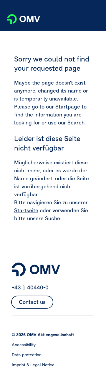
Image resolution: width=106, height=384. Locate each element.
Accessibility (24, 344)
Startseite (26, 210)
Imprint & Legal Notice (33, 364)
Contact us (32, 302)
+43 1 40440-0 (30, 287)
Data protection (27, 354)
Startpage (67, 106)
